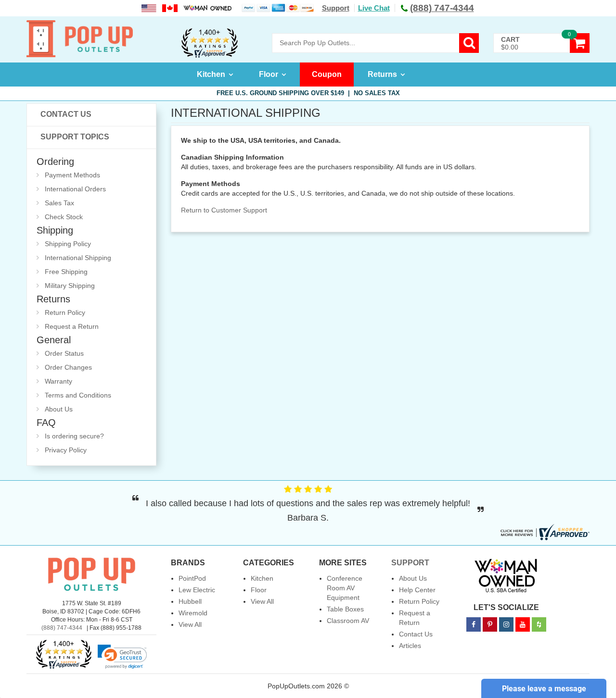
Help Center (417, 590)
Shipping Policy (68, 244)
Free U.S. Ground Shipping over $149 (308, 93)
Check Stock (64, 217)
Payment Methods (72, 175)
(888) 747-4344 (61, 627)
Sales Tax (59, 203)
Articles (410, 645)
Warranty (58, 381)
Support (335, 8)
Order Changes (68, 367)
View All (190, 624)
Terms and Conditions (78, 395)
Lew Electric (197, 590)
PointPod (192, 578)
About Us (59, 409)
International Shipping (78, 258)
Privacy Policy (66, 450)
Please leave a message (544, 688)
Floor (268, 74)
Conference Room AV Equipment (344, 587)
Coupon (327, 74)
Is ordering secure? (74, 436)
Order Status (64, 353)
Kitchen (211, 74)
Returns (382, 74)
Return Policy (65, 312)
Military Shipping (70, 285)
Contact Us (65, 114)
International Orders (75, 189)
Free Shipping (66, 271)
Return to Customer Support (224, 210)
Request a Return (72, 326)
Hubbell (190, 601)
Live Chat (374, 8)
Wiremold (193, 613)
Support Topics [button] (74, 137)
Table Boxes (345, 609)
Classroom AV (348, 620)
